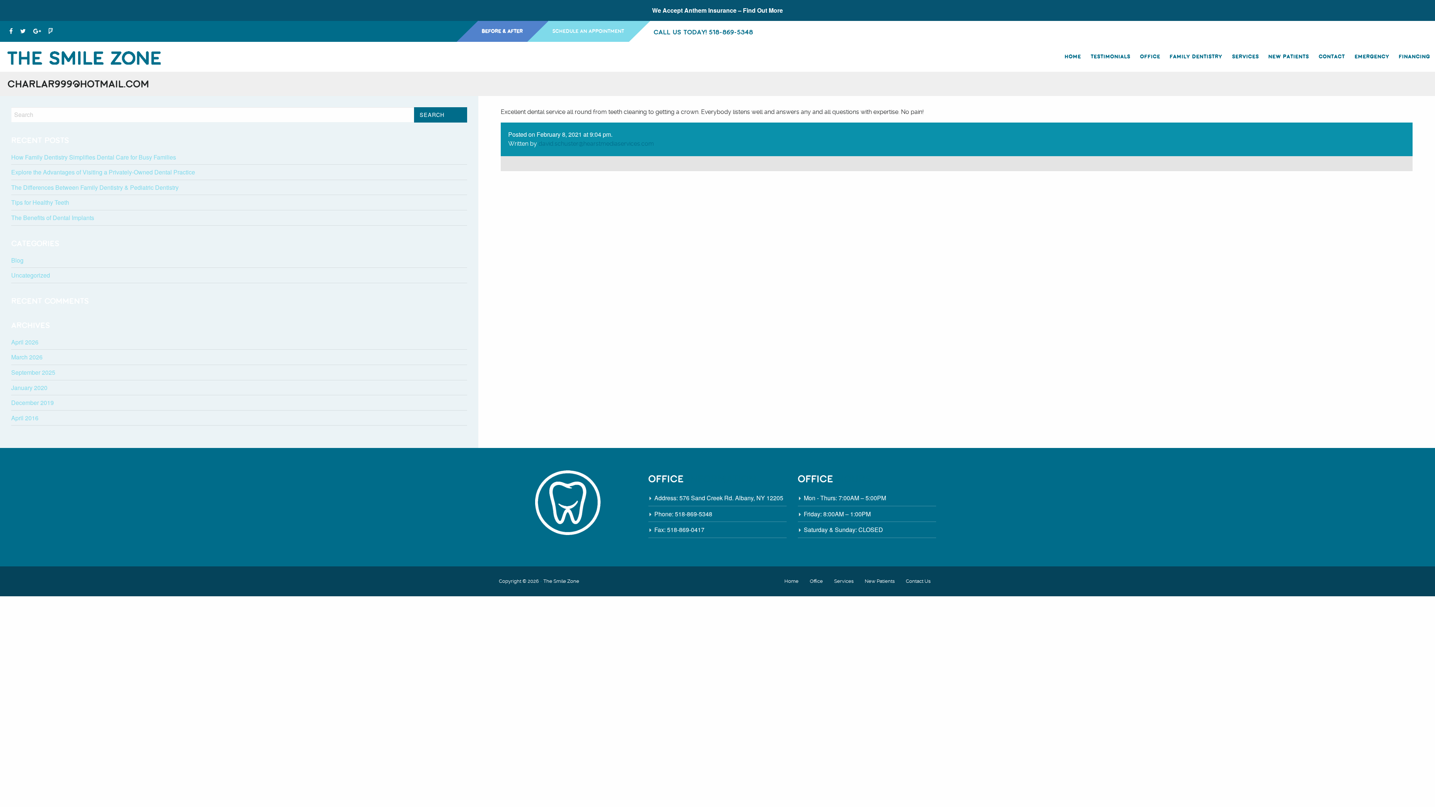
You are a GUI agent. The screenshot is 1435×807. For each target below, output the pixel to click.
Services (1245, 56)
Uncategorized (30, 275)
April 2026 (24, 342)
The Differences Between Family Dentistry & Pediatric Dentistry (95, 187)
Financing (1414, 56)
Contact (1332, 56)
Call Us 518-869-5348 (703, 31)
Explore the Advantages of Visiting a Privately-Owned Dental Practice (103, 172)
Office (1150, 56)
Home (1073, 56)
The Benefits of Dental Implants (52, 217)
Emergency (1372, 56)
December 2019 (32, 402)
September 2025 (33, 372)
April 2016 (24, 418)
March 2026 (27, 357)
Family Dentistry (1196, 56)
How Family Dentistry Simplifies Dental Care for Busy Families (93, 157)
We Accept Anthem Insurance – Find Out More (717, 10)
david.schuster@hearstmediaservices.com (596, 143)
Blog (17, 260)
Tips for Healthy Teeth (40, 202)
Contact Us (918, 581)
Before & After (502, 31)
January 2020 (29, 387)
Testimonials (1110, 56)
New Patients (1288, 56)
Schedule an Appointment (588, 31)
